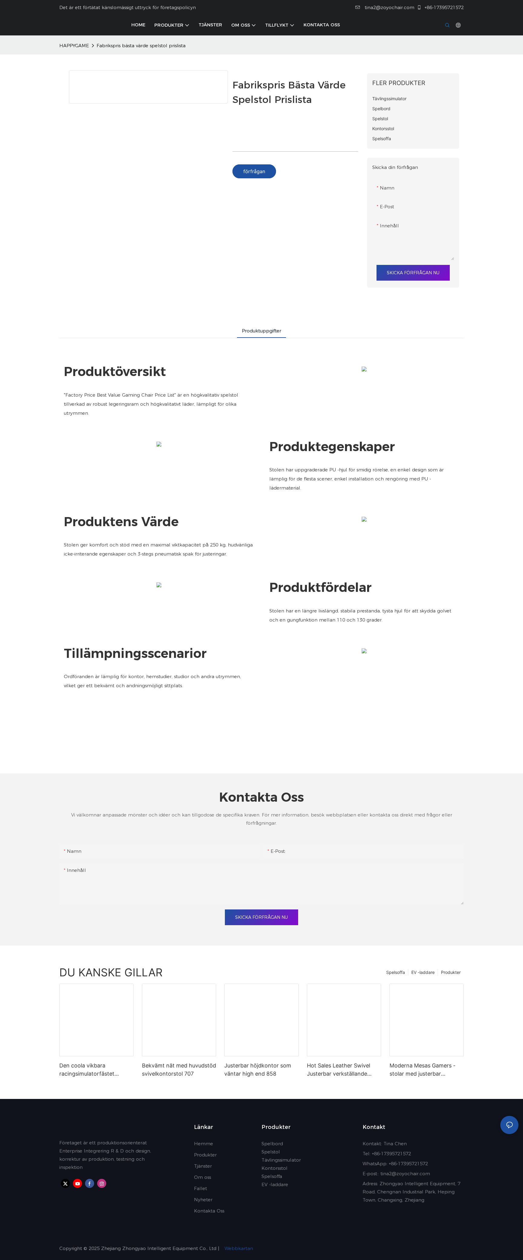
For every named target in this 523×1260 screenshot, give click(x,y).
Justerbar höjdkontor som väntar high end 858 (257, 1069)
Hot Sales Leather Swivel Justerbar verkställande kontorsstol (338, 1070)
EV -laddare (423, 972)
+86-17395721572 (443, 7)
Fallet (200, 1188)
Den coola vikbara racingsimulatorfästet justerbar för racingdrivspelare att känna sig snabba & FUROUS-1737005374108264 (94, 1070)
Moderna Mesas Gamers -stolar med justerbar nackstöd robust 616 (423, 1070)
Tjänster (203, 1166)
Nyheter (203, 1199)
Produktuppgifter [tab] (261, 331)
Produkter (451, 972)
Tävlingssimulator (281, 1160)
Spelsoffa (395, 972)
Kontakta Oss (209, 1211)
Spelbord (272, 1143)
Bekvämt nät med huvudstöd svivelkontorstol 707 (179, 1069)
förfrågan (254, 171)
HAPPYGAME (74, 45)
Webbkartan (238, 1248)
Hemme (203, 1143)
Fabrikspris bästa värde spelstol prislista (141, 45)
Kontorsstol (275, 1168)
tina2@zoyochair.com (388, 7)
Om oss (202, 1177)
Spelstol (271, 1152)
